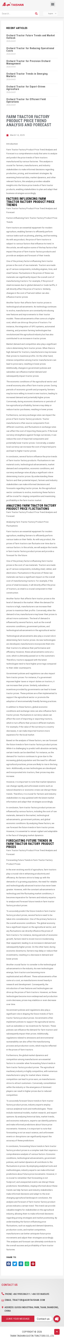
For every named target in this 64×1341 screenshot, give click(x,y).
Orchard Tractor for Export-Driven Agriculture (25, 88)
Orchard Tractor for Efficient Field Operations (26, 100)
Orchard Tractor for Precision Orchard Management (28, 62)
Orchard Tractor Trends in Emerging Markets (27, 75)
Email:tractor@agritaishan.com (25, 1300)
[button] (52, 4)
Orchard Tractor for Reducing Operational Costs (30, 49)
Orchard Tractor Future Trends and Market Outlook (30, 36)
